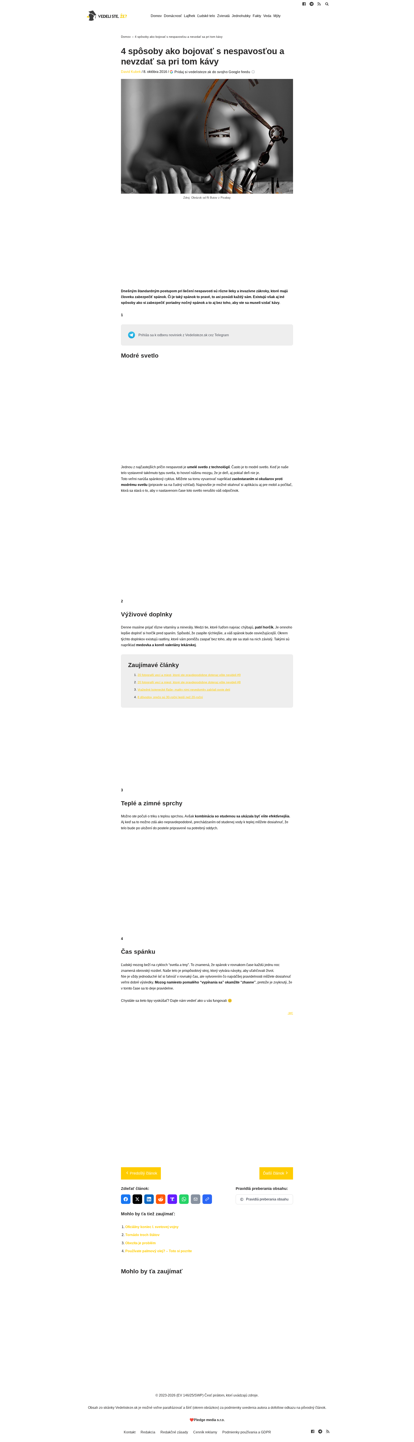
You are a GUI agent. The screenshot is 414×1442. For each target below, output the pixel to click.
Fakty (257, 16)
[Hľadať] (327, 4)
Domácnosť (173, 16)
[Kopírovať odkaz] (207, 1199)
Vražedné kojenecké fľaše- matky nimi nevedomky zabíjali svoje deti (184, 689)
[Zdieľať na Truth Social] (172, 1199)
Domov (156, 16)
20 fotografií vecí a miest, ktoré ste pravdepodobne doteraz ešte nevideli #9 (189, 675)
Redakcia (148, 1432)
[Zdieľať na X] (137, 1199)
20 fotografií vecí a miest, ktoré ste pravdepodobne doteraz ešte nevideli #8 (189, 682)
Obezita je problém (140, 1243)
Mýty (277, 16)
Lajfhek (189, 16)
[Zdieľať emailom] (195, 1199)
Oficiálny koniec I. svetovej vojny (152, 1227)
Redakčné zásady (174, 1432)
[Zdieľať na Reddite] (160, 1199)
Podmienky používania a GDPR (246, 1432)
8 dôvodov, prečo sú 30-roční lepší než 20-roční (170, 697)
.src (290, 1013)
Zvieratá (223, 16)
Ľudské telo (206, 16)
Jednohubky (241, 16)
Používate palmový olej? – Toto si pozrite (158, 1251)
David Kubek (131, 72)
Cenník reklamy (205, 1432)
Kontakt (129, 1432)
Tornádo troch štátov (142, 1235)
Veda (267, 16)
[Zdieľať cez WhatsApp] (184, 1199)
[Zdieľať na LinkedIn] (149, 1199)
